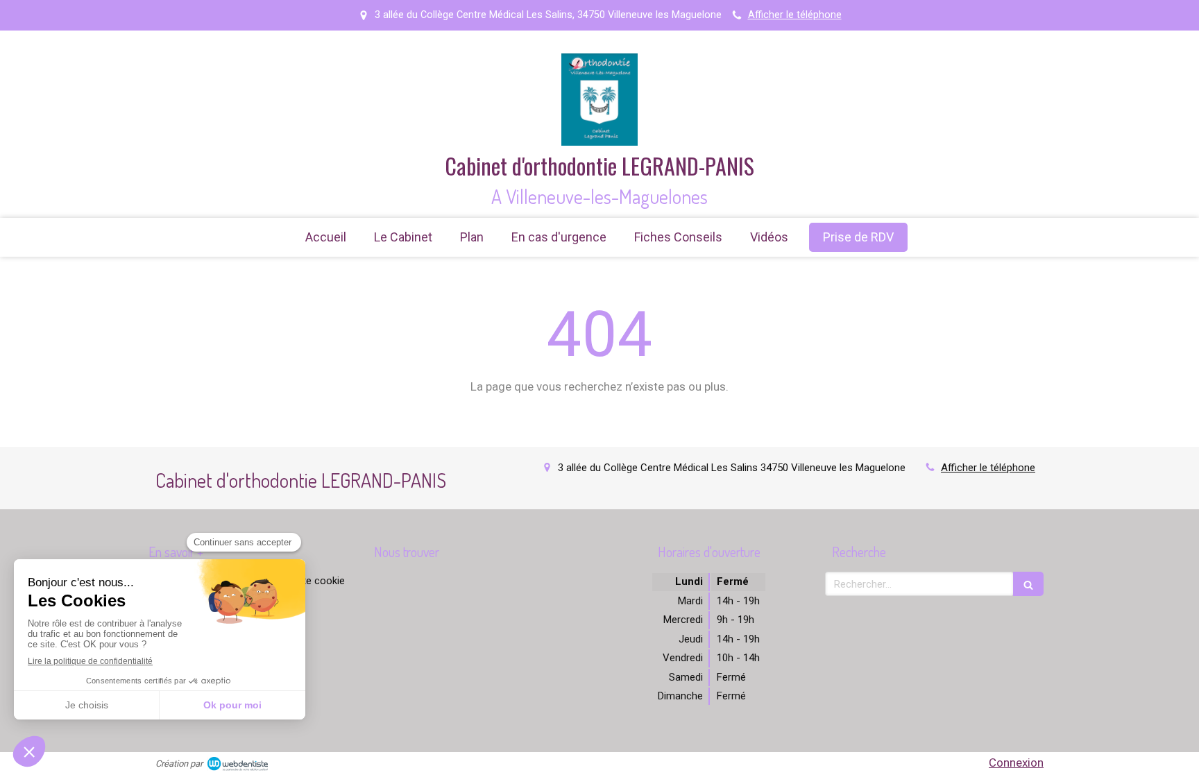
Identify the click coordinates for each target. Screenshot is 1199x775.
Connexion (1016, 762)
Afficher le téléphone (795, 15)
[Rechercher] (1028, 584)
